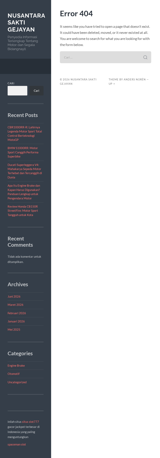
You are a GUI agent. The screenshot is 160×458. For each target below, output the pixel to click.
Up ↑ (112, 83)
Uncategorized (17, 382)
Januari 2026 (16, 321)
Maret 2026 (15, 304)
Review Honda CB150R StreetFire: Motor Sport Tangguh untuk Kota (23, 211)
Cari (11, 83)
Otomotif (14, 373)
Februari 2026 (17, 313)
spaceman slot (17, 444)
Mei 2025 (14, 329)
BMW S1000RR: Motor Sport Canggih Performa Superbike (23, 152)
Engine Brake (16, 365)
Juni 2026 (14, 296)
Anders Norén (135, 79)
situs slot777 (30, 421)
